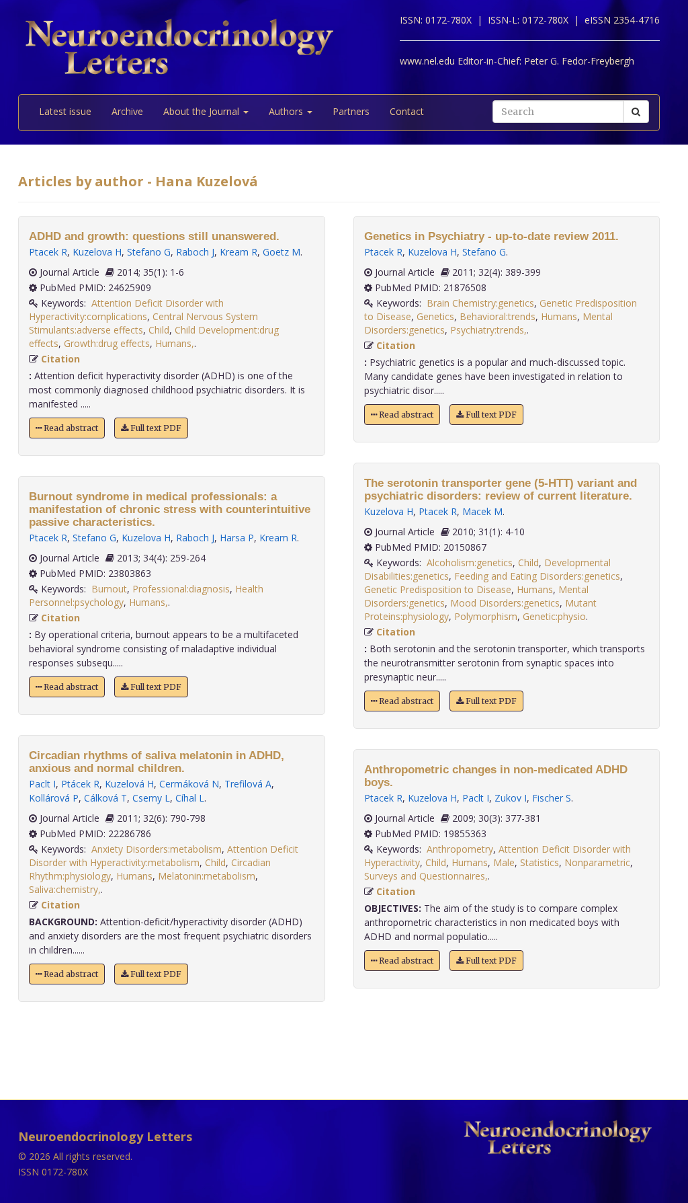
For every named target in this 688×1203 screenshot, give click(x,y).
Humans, (174, 343)
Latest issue (65, 111)
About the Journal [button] (202, 111)
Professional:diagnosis (181, 588)
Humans (134, 875)
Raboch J (195, 251)
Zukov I (510, 797)
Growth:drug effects (107, 343)
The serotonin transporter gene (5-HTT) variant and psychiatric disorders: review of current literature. (500, 489)
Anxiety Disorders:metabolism (156, 849)
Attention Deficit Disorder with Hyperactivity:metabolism (163, 856)
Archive (127, 111)
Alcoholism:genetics (470, 562)
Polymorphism (485, 616)
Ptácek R (80, 783)
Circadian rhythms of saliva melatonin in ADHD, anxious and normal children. (156, 762)
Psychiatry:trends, (488, 329)
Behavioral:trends (497, 316)
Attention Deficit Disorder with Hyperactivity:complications (126, 310)
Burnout (109, 588)
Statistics (539, 862)
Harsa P (237, 537)
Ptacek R (48, 251)
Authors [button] (287, 111)
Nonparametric (597, 862)
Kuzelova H (97, 251)
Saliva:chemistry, (65, 889)
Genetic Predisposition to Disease (437, 589)
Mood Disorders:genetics (505, 602)
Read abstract (70, 428)
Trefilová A (247, 783)
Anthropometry (460, 849)
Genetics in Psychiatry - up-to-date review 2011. (491, 236)
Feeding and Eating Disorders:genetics (537, 576)
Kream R (238, 251)
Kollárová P (54, 797)
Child (158, 329)
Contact (407, 111)
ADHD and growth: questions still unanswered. (154, 236)
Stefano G (149, 251)
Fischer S (551, 797)
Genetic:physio (554, 616)
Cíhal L (189, 797)
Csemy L (151, 797)
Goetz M (281, 251)
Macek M (482, 511)
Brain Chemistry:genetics (480, 303)
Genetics (435, 316)
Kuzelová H (129, 783)
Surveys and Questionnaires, (426, 875)
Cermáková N (189, 783)
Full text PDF (154, 428)
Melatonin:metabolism (206, 875)
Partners (351, 111)
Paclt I (42, 783)
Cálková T (105, 797)
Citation (60, 358)
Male (504, 862)
